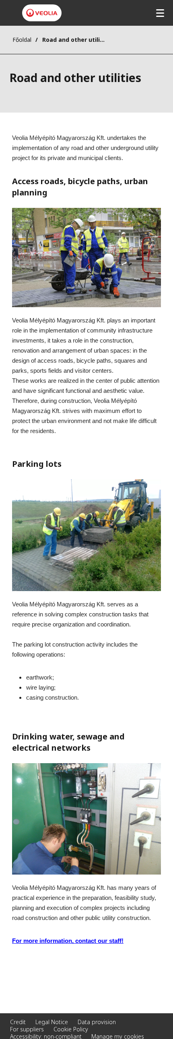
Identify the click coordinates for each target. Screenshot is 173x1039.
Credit (18, 1022)
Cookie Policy (71, 1029)
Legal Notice (51, 1022)
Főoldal (21, 39)
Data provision (97, 1022)
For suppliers (27, 1029)
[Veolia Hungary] (42, 13)
